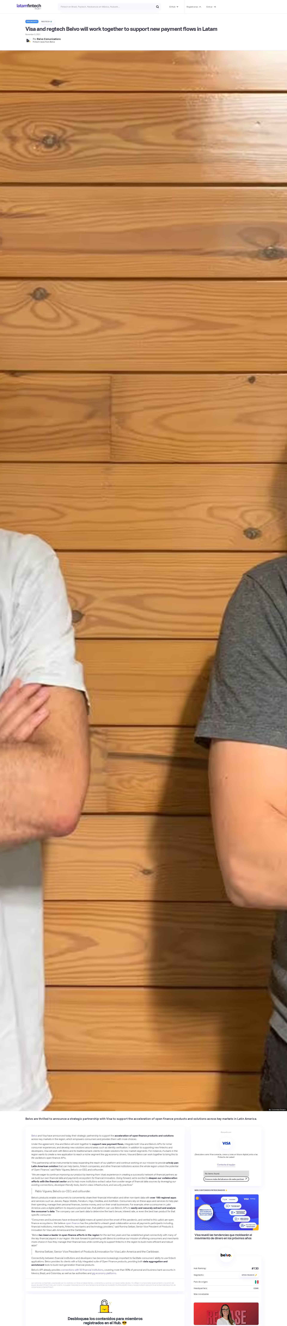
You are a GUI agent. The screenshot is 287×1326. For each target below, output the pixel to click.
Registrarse (192, 7)
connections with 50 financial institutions (82, 1269)
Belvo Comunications (49, 39)
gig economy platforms (104, 1273)
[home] (29, 7)
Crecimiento (32, 21)
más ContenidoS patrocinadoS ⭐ (211, 1190)
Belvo (34, 1135)
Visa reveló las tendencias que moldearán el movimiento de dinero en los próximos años (223, 1236)
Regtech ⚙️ (46, 21)
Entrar (209, 7)
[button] (173, 7)
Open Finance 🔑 (249, 1275)
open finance (73, 1223)
